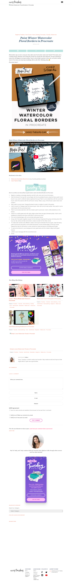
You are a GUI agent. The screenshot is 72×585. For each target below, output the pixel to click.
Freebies (22, 34)
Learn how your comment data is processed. (41, 428)
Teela (26, 357)
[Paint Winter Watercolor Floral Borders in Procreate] (12, 359)
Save (18, 51)
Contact (35, 572)
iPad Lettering (47, 303)
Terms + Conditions (36, 579)
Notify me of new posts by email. (19, 417)
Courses (27, 572)
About (34, 570)
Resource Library (27, 576)
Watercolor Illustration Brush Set (19, 179)
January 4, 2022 (36, 44)
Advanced (32, 305)
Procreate (42, 34)
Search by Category (14, 508)
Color (10, 305)
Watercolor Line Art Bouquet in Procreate (49, 298)
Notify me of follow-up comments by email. (22, 415)
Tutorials (48, 34)
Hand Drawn (28, 34)
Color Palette (14, 180)
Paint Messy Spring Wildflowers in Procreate (21, 326)
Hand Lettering (36, 34)
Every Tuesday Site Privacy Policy (36, 576)
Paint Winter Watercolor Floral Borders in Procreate (36, 39)
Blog (26, 570)
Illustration (21, 305)
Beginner (17, 34)
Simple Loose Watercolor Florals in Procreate (23, 349)
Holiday (32, 303)
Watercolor (54, 34)
